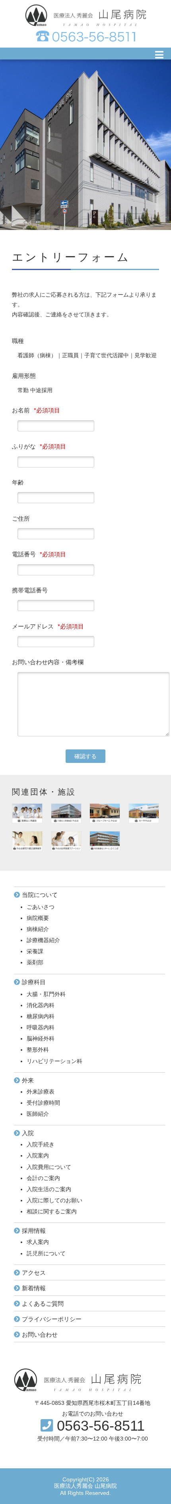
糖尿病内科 (40, 1016)
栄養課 (35, 951)
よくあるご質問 (43, 1303)
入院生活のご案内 (49, 1189)
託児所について (46, 1253)
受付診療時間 (43, 1103)
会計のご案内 (43, 1178)
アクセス (34, 1272)
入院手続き (40, 1144)
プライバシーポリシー (52, 1319)
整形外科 (38, 1049)
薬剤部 (35, 962)
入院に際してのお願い (54, 1200)
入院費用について (49, 1167)
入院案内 (38, 1155)
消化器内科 (40, 1005)
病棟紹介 (38, 929)
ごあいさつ (40, 907)
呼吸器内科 (40, 1027)
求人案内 (38, 1242)
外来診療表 (40, 1091)
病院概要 (38, 918)
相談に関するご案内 (52, 1211)
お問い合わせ (40, 1334)
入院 (28, 1133)
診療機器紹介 (43, 940)
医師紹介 (38, 1114)
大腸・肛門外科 (46, 994)
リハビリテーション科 (54, 1061)
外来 (28, 1080)
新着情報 (34, 1288)
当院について (40, 894)
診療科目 (34, 982)
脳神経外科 (40, 1038)
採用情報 (34, 1230)
